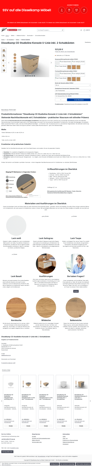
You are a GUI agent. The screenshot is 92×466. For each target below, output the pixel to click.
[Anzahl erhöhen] (66, 99)
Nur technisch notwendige (67, 464)
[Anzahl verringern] (56, 99)
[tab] (4, 109)
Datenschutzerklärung (68, 442)
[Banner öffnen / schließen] (46, 26)
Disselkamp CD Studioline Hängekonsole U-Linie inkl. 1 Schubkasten (28, 397)
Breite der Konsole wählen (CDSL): (64, 83)
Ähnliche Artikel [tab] (6, 370)
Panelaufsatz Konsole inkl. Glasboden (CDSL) (67, 88)
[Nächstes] (51, 62)
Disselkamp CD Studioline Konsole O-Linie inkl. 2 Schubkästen (81, 397)
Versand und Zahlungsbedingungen (41, 438)
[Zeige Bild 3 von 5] (30, 75)
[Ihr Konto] (81, 30)
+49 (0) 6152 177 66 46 (8, 439)
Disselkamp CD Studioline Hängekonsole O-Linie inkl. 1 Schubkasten (46, 397)
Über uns (65, 438)
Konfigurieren (54, 464)
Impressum (65, 444)
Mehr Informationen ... (6, 464)
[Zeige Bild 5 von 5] (34, 75)
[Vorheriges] (9, 62)
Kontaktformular (14, 448)
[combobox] (49, 30)
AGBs (64, 436)
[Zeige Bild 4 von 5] (32, 75)
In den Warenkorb (79, 99)
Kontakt (76, 291)
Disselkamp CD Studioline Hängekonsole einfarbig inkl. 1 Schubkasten (8, 397)
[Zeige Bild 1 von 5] (25, 75)
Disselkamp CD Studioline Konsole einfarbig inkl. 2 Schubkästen (62, 397)
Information (66, 434)
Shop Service (36, 434)
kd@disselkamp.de (6, 355)
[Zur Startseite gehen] (11, 30)
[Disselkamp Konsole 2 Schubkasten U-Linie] (30, 62)
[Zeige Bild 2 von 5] (27, 75)
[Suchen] (62, 30)
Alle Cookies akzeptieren (83, 464)
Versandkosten (41, 456)
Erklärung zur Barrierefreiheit (70, 440)
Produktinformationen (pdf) (8, 363)
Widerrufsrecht (36, 440)
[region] (27, 62)
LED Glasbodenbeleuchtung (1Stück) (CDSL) (67, 94)
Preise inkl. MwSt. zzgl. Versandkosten (65, 51)
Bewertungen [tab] (12, 109)
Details (11, 426)
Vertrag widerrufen (7, 451)
